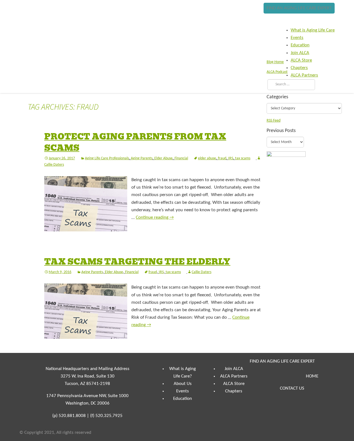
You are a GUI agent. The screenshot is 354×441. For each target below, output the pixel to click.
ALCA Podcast (277, 72)
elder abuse (207, 158)
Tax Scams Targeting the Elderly (137, 261)
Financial (181, 158)
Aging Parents (141, 158)
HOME (312, 376)
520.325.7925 (109, 415)
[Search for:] (290, 84)
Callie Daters (201, 272)
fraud (222, 158)
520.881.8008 (72, 415)
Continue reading (155, 217)
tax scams (242, 158)
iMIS (36, 18)
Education (182, 398)
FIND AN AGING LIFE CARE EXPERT (299, 8)
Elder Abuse (163, 158)
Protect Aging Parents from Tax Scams (135, 142)
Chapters (233, 391)
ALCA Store (233, 383)
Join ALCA (234, 368)
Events (182, 391)
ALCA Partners (234, 376)
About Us (183, 383)
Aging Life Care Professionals (107, 158)
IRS (230, 158)
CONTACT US (292, 388)
